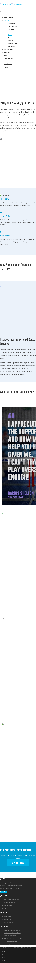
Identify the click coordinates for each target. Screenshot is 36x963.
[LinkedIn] (4, 957)
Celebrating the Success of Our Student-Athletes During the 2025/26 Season (12, 932)
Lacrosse (11, 32)
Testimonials (8, 58)
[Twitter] (4, 960)
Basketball (11, 23)
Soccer (10, 38)
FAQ (5, 55)
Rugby (10, 35)
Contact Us (8, 64)
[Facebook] (4, 951)
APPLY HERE (18, 862)
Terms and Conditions (25, 947)
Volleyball (11, 46)
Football (11, 29)
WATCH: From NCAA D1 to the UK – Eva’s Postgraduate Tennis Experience (13, 941)
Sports (6, 20)
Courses (7, 52)
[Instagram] (4, 954)
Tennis (10, 41)
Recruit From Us (9, 922)
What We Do (8, 17)
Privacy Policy (15, 947)
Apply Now (7, 916)
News (6, 61)
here (19, 886)
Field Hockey (12, 26)
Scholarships (8, 49)
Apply (6, 67)
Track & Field (12, 43)
